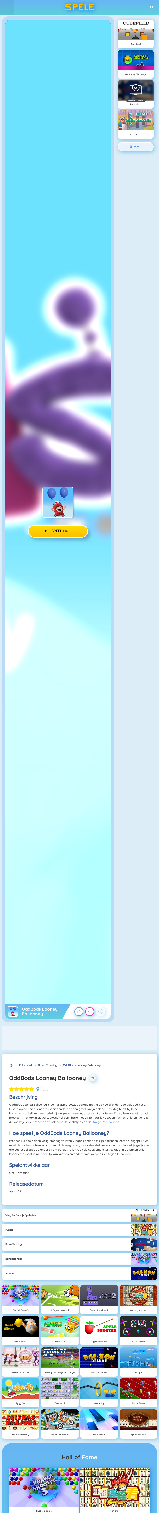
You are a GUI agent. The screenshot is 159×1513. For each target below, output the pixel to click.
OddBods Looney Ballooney (82, 1065)
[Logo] (79, 7)
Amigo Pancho (102, 1122)
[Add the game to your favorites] (92, 1078)
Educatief (25, 1065)
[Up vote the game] (78, 1011)
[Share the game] (100, 1011)
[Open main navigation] (7, 7)
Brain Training (47, 1065)
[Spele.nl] (11, 1065)
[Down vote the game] (89, 1011)
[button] (152, 7)
